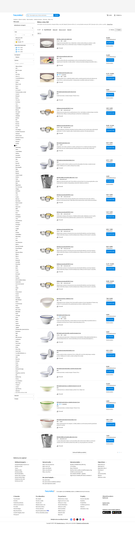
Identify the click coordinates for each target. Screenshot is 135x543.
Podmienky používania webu (82, 523)
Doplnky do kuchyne (38, 19)
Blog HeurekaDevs (18, 510)
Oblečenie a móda (102, 477)
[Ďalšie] (121, 452)
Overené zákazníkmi (84, 499)
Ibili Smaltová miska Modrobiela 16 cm (65, 160)
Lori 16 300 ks (73, 466)
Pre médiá (16, 506)
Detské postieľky (18, 472)
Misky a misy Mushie (47, 468)
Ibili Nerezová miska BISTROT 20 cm (65, 247)
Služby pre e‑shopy (62, 503)
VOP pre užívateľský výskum (42, 512)
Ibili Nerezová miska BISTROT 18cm (65, 229)
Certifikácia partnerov (85, 505)
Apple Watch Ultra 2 (102, 468)
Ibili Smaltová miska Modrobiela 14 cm (65, 350)
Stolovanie (45, 19)
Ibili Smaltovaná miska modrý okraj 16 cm (66, 92)
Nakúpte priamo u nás (40, 505)
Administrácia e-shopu (63, 499)
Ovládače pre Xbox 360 (20, 479)
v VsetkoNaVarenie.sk (111, 39)
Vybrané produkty (75, 462)
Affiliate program (61, 510)
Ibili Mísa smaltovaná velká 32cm (64, 39)
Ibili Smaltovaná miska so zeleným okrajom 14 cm (68, 402)
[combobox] (40, 15)
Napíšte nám (105, 498)
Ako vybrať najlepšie (48, 477)
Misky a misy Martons (47, 470)
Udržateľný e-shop (84, 508)
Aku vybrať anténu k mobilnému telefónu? (52, 482)
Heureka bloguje (17, 508)
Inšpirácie (82, 506)
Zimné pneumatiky (102, 473)
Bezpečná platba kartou (41, 510)
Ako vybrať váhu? (46, 480)
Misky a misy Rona (46, 472)
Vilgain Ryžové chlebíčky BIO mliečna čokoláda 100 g (81, 475)
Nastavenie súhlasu (40, 506)
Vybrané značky (47, 462)
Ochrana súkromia (40, 508)
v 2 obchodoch (109, 75)
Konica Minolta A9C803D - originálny (78, 473)
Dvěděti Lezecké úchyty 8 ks (76, 472)
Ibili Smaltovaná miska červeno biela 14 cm (66, 420)
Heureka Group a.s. (61, 523)
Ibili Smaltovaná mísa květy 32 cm (64, 73)
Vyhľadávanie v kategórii (20, 25)
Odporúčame (101, 462)
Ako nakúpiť (38, 499)
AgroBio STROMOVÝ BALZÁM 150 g (78, 464)
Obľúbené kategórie (20, 462)
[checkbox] (14, 38)
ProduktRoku (83, 503)
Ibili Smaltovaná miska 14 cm (63, 315)
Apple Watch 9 (101, 466)
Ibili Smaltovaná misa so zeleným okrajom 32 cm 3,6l (69, 386)
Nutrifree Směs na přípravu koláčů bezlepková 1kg (81, 470)
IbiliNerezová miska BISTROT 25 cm (65, 264)
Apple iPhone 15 (101, 464)
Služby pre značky (62, 506)
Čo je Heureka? (17, 499)
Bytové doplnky (30, 19)
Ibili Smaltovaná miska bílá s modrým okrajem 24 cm (69, 333)
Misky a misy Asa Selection (48, 464)
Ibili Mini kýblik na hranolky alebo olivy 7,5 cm (67, 177)
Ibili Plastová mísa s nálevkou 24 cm (65, 298)
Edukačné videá (61, 512)
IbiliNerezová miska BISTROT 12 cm (65, 108)
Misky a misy (50, 19)
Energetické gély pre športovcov (22, 464)
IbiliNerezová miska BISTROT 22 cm (65, 125)
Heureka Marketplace (62, 505)
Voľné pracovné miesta (18, 505)
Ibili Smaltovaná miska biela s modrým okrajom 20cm (69, 368)
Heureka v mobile (39, 501)
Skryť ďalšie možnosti (20, 392)
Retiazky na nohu (18, 466)
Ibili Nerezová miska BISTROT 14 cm (65, 195)
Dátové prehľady (61, 508)
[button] (22, 28)
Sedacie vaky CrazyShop (20, 475)
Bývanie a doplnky (22, 19)
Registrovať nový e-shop (63, 501)
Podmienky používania (18, 503)
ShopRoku (82, 501)
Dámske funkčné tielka (20, 477)
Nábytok (100, 475)
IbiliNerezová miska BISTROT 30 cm (65, 281)
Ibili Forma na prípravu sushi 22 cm (65, 56)
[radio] (14, 47)
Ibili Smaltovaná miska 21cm (63, 143)
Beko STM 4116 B (74, 468)
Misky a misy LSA (46, 466)
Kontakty (16, 501)
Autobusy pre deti (19, 481)
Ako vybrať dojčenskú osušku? (49, 483)
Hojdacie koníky (18, 470)
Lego (99, 472)
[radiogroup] (24, 49)
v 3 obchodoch (109, 127)
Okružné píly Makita (19, 473)
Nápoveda (60, 514)
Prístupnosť (16, 514)
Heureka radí (38, 503)
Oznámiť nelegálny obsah (19, 512)
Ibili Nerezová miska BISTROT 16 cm (65, 212)
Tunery (16, 468)
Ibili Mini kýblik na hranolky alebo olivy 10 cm (67, 437)
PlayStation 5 (101, 470)
